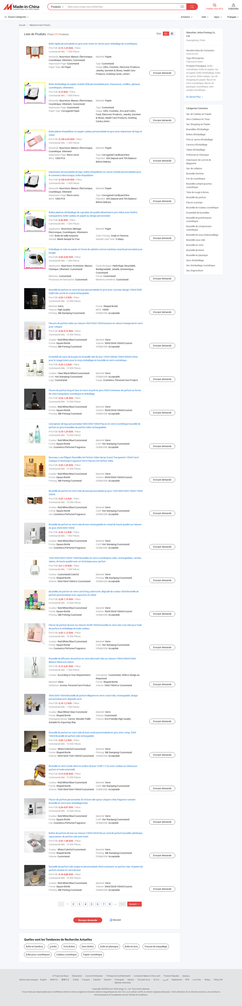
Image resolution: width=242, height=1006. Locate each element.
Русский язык (144, 979)
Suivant (134, 904)
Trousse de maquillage (155, 946)
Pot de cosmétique (195, 178)
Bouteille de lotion (195, 250)
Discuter (117, 919)
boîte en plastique (109, 946)
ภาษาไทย (196, 979)
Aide (204, 16)
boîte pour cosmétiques (38, 954)
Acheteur (185, 16)
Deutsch (107, 979)
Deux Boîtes (88, 946)
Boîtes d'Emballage (195, 134)
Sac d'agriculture (194, 270)
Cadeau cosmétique (66, 954)
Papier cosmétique (92, 954)
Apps (216, 16)
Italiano (130, 979)
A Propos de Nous (60, 975)
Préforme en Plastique (197, 154)
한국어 (156, 979)
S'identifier (233, 8)
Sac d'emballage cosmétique (200, 265)
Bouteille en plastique (197, 255)
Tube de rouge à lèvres (197, 192)
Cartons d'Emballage (196, 144)
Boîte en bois (131, 946)
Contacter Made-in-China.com (147, 975)
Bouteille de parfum (196, 197)
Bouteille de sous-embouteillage (202, 234)
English (43, 979)
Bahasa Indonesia (123, 982)
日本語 (76, 979)
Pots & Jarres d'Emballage (199, 139)
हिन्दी (187, 979)
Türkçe (207, 979)
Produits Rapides (171, 975)
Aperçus (186, 975)
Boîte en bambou (34, 946)
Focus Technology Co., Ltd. (119, 988)
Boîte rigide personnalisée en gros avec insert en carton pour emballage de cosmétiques (93, 43)
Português (119, 979)
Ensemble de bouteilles (197, 212)
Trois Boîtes (69, 946)
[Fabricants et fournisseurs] (21, 6)
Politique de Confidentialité (118, 975)
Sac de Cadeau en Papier (198, 114)
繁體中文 (65, 979)
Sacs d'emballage (195, 260)
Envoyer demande (162, 72)
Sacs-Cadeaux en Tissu (198, 119)
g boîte (53, 946)
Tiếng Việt (218, 979)
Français (86, 979)
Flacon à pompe (194, 202)
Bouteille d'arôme (195, 173)
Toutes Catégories (17, 16)
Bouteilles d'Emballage (197, 129)
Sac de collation (194, 168)
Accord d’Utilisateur (94, 975)
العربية (165, 979)
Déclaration (77, 975)
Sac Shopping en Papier (198, 124)
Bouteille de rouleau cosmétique (202, 207)
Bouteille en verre (194, 245)
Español (97, 979)
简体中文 (54, 979)
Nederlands (177, 979)
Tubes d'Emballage (195, 149)
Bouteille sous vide (195, 239)
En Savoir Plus (195, 96)
